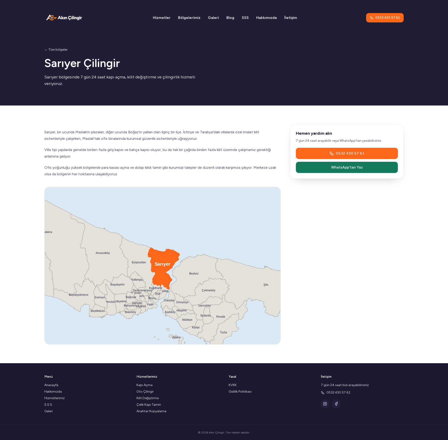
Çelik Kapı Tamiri (148, 405)
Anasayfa (51, 385)
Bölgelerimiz (189, 17)
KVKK (233, 385)
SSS (245, 17)
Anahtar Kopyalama (151, 411)
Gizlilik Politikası (240, 392)
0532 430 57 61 (387, 18)
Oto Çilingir (145, 392)
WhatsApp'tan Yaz (347, 167)
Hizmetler (162, 17)
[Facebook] (336, 404)
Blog (230, 17)
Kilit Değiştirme (147, 398)
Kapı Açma (144, 385)
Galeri (213, 17)
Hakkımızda (266, 17)
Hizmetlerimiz (54, 398)
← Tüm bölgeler (56, 50)
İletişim (290, 17)
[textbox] (162, 153)
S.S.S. (48, 405)
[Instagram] (325, 404)
